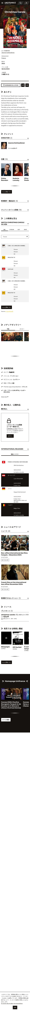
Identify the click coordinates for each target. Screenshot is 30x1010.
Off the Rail (17, 647)
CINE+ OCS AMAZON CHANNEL (16, 245)
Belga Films (17, 508)
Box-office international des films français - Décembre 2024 (14, 554)
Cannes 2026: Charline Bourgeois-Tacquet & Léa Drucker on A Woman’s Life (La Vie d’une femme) (11, 705)
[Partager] (23, 85)
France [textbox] (5, 236)
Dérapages (5, 647)
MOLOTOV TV (11, 257)
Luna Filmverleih (18, 478)
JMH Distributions (19, 465)
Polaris (4, 58)
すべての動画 (5, 719)
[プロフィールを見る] (26, 3)
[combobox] (15, 236)
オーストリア (11, 475)
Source (3, 311)
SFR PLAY (10, 269)
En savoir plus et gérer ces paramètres (12, 1003)
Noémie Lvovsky (16, 179)
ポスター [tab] (22, 329)
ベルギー (10, 505)
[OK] (15, 1007)
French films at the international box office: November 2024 (13, 583)
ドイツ (9, 488)
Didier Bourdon (4, 179)
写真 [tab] (8, 329)
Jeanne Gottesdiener (8, 52)
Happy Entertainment (20, 492)
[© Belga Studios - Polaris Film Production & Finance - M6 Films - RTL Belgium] (12, 336)
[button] (20, 335)
